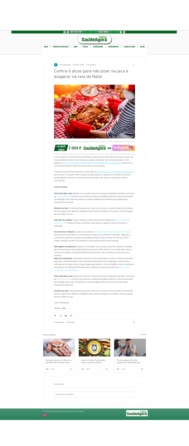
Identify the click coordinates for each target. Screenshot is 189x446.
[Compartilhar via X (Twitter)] (60, 316)
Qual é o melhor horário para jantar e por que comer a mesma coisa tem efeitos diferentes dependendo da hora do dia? (93, 361)
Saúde (64, 308)
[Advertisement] (65, 15)
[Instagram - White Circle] (68, 32)
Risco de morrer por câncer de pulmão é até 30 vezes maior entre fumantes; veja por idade (58, 361)
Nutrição (57, 308)
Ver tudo (143, 335)
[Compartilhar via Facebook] (55, 316)
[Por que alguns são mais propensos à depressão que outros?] (130, 347)
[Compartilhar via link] (71, 316)
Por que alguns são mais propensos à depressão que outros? (128, 361)
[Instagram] (44, 415)
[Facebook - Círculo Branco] (64, 32)
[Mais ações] (133, 65)
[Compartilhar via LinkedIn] (66, 316)
